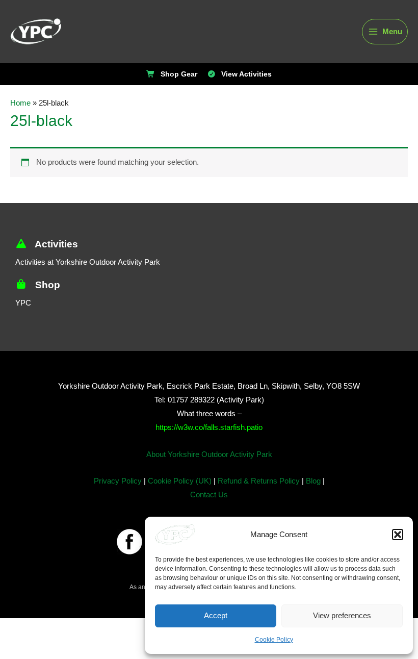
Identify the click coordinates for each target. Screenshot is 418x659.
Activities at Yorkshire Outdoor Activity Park (87, 262)
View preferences (342, 615)
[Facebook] (129, 541)
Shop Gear (179, 74)
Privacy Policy (118, 481)
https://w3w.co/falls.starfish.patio (209, 427)
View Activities (246, 74)
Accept (215, 615)
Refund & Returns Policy (259, 481)
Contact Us (209, 495)
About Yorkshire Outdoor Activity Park (209, 454)
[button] (398, 534)
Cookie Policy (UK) (180, 481)
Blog (313, 481)
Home (20, 103)
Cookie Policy (274, 639)
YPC (23, 303)
